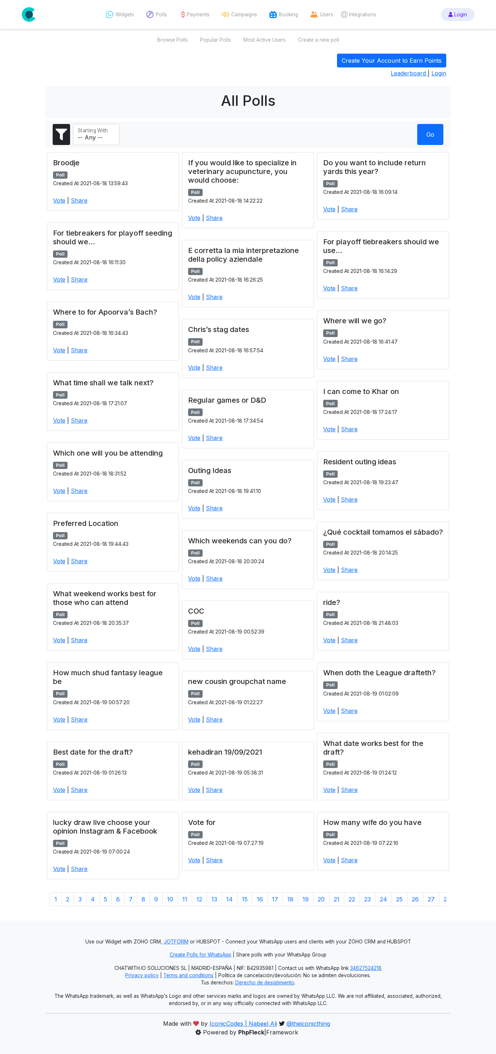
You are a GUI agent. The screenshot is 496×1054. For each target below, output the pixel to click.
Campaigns (244, 14)
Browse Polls (172, 40)
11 (184, 899)
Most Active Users (264, 40)
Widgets (124, 14)
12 (199, 899)
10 (170, 899)
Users (326, 14)
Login (460, 14)
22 (352, 899)
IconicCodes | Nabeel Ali (243, 1023)
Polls (161, 14)
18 (290, 899)
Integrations (362, 14)
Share (79, 200)
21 (337, 899)
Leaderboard (409, 73)
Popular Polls (215, 40)
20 (321, 899)
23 (367, 899)
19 (305, 899)
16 (260, 899)
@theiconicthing (308, 1023)
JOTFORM (176, 942)
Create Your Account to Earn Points (392, 60)
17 (275, 899)
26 (415, 899)
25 (399, 899)
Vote (59, 200)
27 (431, 899)
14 (229, 899)
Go (430, 134)
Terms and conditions (188, 975)
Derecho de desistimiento (264, 982)
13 (214, 899)
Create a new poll (318, 40)
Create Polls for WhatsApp (200, 955)
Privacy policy (142, 975)
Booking (288, 14)
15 (245, 899)
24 (383, 899)
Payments (198, 14)
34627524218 (366, 968)
